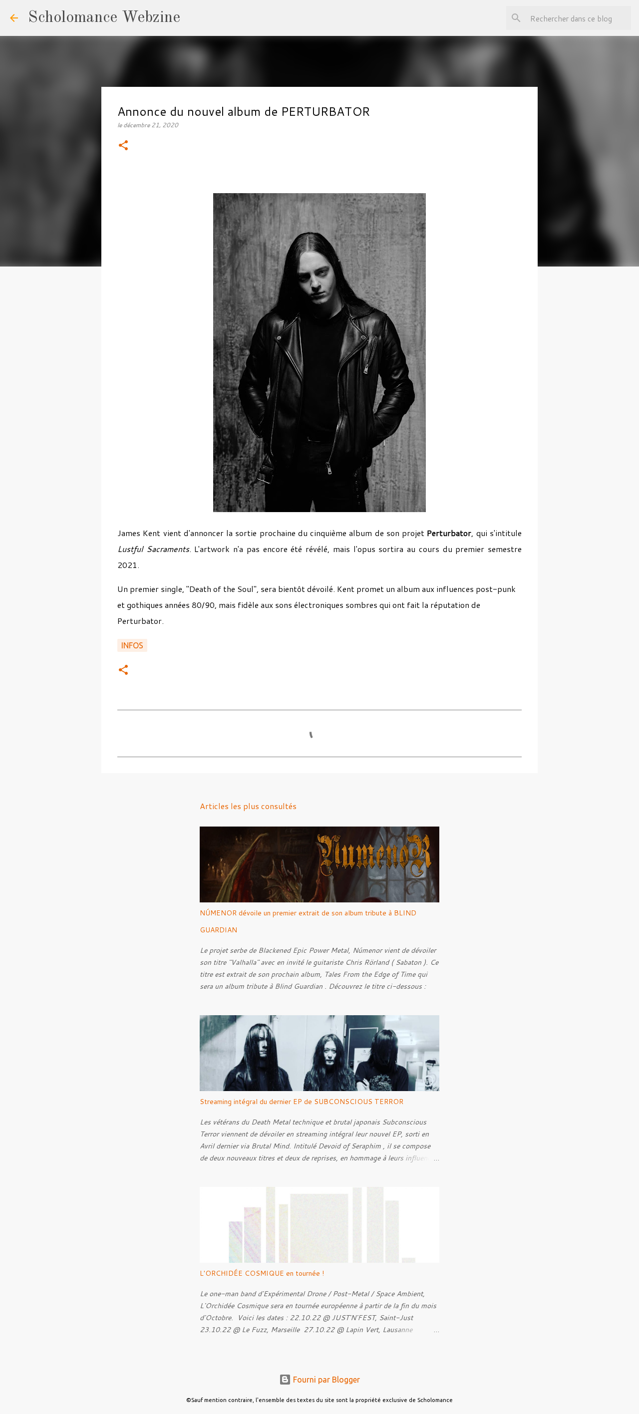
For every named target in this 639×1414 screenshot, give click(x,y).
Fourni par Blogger (325, 1379)
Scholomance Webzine (104, 18)
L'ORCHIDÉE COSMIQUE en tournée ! (262, 1273)
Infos (132, 645)
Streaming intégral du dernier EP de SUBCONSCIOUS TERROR (301, 1102)
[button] (123, 146)
